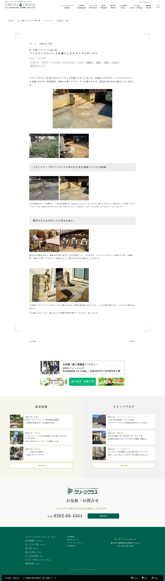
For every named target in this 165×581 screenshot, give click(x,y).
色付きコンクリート (38, 66)
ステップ (45, 62)
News (148, 7)
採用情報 (70, 546)
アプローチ (34, 62)
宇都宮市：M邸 (63, 20)
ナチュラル (48, 20)
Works (104, 7)
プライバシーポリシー (76, 543)
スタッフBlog (136, 7)
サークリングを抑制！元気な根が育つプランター (128, 452)
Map (156, 578)
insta (135, 578)
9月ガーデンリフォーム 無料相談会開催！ (42, 420)
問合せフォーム (73, 540)
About (67, 7)
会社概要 (70, 536)
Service (93, 7)
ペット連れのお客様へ (34, 452)
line (146, 578)
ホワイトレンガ (68, 62)
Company (81, 7)
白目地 (98, 62)
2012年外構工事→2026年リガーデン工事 (125, 436)
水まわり (115, 62)
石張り (106, 62)
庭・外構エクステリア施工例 (29, 20)
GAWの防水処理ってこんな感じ (121, 420)
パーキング (56, 62)
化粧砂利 (89, 62)
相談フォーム (51, 578)
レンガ (80, 62)
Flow (113, 7)
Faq (123, 7)
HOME (11, 20)
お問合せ (103, 516)
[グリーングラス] (20, 6)
